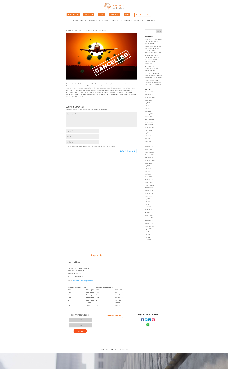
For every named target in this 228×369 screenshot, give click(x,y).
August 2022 (148, 196)
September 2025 (150, 97)
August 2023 (148, 163)
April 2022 (148, 207)
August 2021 (148, 229)
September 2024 (150, 127)
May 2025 (147, 108)
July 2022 (147, 199)
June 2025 (148, 105)
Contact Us (149, 20)
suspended (100, 84)
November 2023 (149, 155)
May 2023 (147, 171)
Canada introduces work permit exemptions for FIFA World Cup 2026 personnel (153, 82)
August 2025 (148, 100)
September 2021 (150, 226)
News (127, 15)
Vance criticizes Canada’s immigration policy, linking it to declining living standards (153, 76)
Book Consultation (143, 15)
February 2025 (149, 114)
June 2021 (148, 234)
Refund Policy (104, 349)
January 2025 (148, 116)
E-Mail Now (89, 15)
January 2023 (148, 182)
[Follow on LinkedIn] (149, 319)
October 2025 (149, 94)
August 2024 (148, 130)
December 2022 (149, 185)
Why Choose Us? (94, 20)
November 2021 (149, 220)
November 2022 (149, 188)
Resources (137, 20)
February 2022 (149, 212)
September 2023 (150, 160)
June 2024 (148, 136)
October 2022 (149, 190)
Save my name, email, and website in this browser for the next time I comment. (91, 146)
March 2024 (148, 144)
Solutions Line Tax (114, 316)
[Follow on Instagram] (153, 319)
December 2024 (149, 119)
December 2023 (149, 152)
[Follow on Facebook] (142, 319)
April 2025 (148, 111)
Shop (101, 15)
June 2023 (148, 168)
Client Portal (117, 20)
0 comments (102, 30)
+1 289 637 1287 (73, 15)
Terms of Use (124, 349)
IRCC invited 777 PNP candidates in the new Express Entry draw (151, 69)
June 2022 (148, 201)
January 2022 (148, 215)
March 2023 (148, 177)
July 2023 (147, 166)
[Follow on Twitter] (146, 319)
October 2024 (149, 125)
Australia (127, 20)
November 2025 (149, 92)
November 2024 (149, 122)
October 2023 (149, 157)
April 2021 (148, 240)
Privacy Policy (114, 349)
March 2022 (148, 210)
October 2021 (149, 223)
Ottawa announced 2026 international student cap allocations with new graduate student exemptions (152, 59)
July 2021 (147, 231)
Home (75, 20)
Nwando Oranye (72, 30)
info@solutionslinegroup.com (83, 281)
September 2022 (150, 193)
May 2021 (147, 237)
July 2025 (147, 103)
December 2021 (149, 218)
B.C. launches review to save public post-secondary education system (153, 41)
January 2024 (148, 149)
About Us (83, 20)
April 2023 (148, 174)
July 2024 (147, 133)
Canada (105, 20)
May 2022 (147, 204)
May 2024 (147, 138)
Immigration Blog (92, 30)
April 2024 (148, 141)
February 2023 (149, 179)
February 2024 (149, 146)
